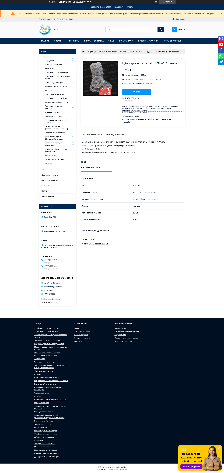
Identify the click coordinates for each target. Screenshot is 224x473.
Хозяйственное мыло (53, 64)
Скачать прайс (126, 41)
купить (130, 7)
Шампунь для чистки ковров (56, 86)
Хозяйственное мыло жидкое (46, 331)
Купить (136, 92)
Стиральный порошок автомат (46, 377)
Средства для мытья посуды (56, 72)
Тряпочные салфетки (42, 424)
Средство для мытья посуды (126, 338)
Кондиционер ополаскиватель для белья (51, 381)
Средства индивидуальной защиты (56, 121)
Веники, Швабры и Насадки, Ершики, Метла (56, 150)
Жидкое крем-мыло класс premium (48, 340)
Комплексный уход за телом (56, 102)
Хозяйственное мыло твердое (46, 328)
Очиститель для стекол (54, 94)
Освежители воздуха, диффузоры (53, 144)
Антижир (48, 90)
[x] (85, 162)
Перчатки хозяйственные (55, 133)
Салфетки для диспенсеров (45, 434)
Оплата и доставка (94, 41)
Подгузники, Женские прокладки (53, 107)
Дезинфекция (39, 359)
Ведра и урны (50, 155)
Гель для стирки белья (43, 412)
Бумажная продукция (53, 116)
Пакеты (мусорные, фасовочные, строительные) (56, 127)
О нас (111, 41)
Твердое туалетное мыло (44, 444)
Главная (45, 41)
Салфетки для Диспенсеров (45, 453)
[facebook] (82, 162)
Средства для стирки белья (56, 98)
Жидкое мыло (50, 68)
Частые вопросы (172, 41)
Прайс (44, 191)
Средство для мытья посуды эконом (49, 344)
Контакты (74, 41)
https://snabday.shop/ (52, 283)
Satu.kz (123, 467)
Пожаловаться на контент (118, 469)
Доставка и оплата (49, 175)
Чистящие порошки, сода (44, 362)
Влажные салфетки (52, 112)
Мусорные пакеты (41, 403)
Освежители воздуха (42, 427)
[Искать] (161, 29)
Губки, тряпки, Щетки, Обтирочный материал (109, 52)
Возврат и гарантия (148, 41)
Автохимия (49, 163)
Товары (58, 41)
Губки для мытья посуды (140, 52)
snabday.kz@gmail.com (53, 287)
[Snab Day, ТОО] (45, 34)
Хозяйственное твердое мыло (126, 331)
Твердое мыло (51, 61)
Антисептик (38, 396)
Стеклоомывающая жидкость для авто (50, 400)
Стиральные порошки (123, 341)
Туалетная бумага (41, 393)
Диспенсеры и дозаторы (55, 159)
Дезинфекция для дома (54, 83)
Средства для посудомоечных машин (57, 77)
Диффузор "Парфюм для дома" (47, 457)
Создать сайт (78, 2)
